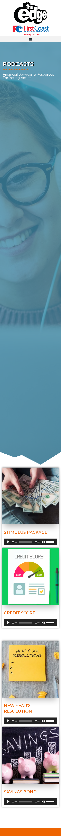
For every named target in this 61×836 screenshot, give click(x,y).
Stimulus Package (25, 532)
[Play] (8, 542)
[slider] (50, 542)
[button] (30, 39)
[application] (30, 542)
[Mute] (43, 542)
